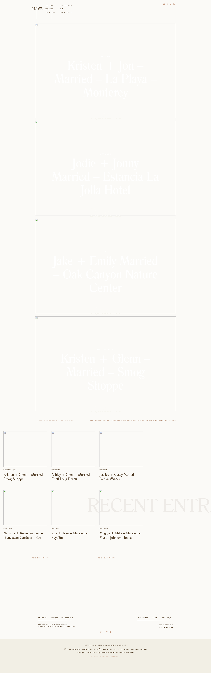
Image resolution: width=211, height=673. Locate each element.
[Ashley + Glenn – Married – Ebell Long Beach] (73, 449)
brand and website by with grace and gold (56, 626)
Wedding (105, 56)
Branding (159, 421)
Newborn (141, 421)
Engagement (95, 421)
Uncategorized (105, 349)
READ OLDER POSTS (40, 558)
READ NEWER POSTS (106, 558)
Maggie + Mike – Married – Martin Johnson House (120, 535)
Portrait (150, 421)
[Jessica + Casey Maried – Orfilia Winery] (121, 449)
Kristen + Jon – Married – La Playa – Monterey (105, 78)
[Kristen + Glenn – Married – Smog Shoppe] (25, 449)
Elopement (115, 421)
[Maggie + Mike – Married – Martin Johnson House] (121, 507)
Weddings (105, 154)
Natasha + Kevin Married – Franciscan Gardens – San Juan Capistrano (23, 537)
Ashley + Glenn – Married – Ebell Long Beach (72, 476)
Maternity (125, 421)
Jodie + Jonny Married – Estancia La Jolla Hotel (105, 176)
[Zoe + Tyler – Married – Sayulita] (73, 507)
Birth (133, 421)
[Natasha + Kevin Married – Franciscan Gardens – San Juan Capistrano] (25, 507)
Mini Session (170, 421)
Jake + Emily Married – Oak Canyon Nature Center (105, 274)
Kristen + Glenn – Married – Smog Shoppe (105, 371)
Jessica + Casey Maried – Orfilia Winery (118, 476)
